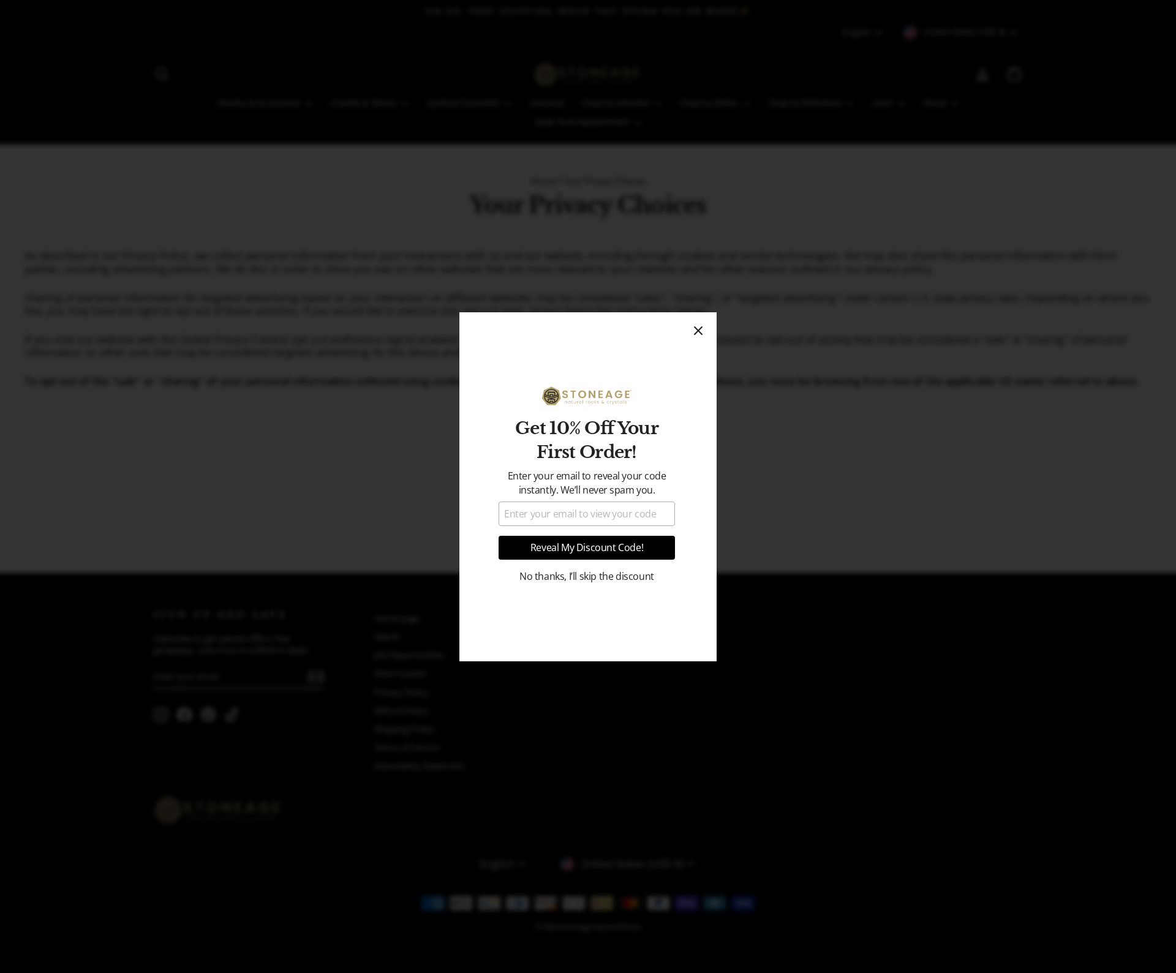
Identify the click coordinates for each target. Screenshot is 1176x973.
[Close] (698, 330)
